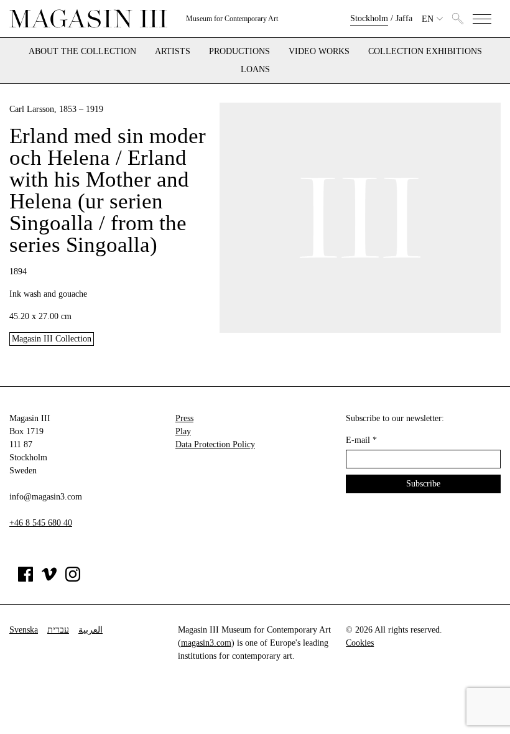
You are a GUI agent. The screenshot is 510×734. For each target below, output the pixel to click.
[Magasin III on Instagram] (72, 578)
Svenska (23, 629)
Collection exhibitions (425, 51)
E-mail (361, 440)
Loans (255, 69)
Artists (172, 51)
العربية (90, 629)
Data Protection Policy (215, 444)
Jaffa (404, 18)
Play (183, 431)
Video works (319, 51)
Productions (239, 51)
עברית (58, 629)
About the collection (82, 51)
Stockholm (369, 18)
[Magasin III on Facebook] (25, 578)
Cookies (360, 643)
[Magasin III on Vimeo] (49, 578)
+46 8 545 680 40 (40, 522)
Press (184, 418)
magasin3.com (206, 643)
